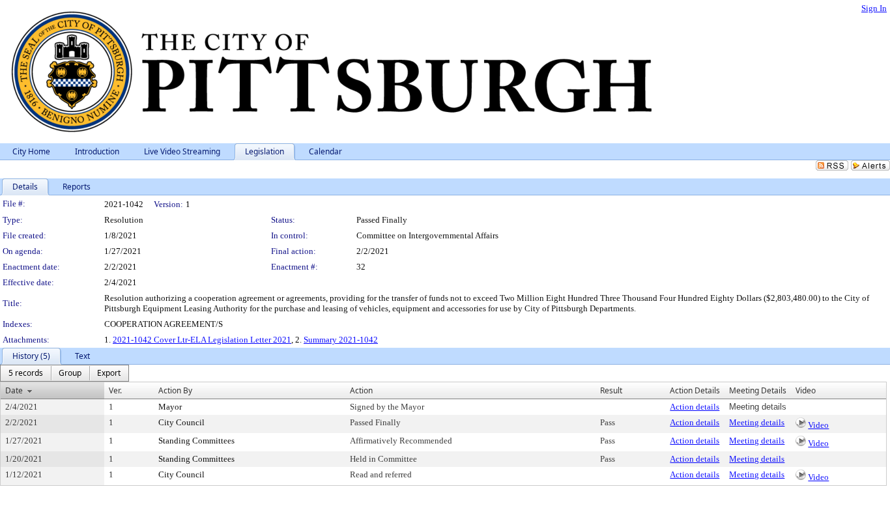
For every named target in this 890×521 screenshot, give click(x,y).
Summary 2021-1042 (341, 340)
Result (611, 390)
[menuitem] (26, 373)
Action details (694, 407)
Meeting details (756, 422)
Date (14, 390)
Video (818, 425)
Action (361, 390)
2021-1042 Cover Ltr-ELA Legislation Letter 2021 (202, 340)
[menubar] (64, 373)
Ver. (115, 390)
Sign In (874, 8)
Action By (175, 390)
